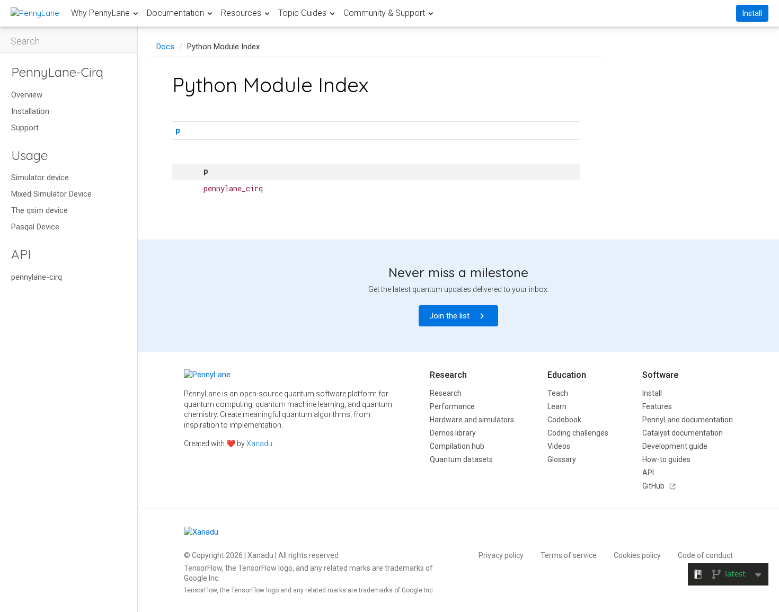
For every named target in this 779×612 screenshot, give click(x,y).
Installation (30, 111)
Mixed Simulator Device (51, 194)
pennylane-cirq (36, 277)
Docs (165, 46)
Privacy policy (501, 555)
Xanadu (259, 443)
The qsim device (39, 210)
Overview (26, 95)
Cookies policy (637, 555)
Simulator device (40, 177)
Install (752, 13)
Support (25, 127)
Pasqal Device (35, 227)
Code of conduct (705, 555)
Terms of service (569, 555)
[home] (35, 13)
